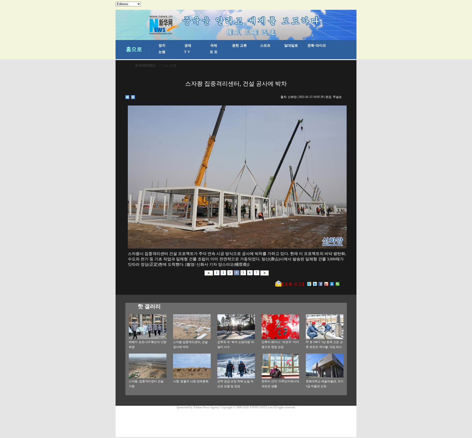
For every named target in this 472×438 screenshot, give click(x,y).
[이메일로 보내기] (127, 97)
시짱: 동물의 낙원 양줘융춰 (190, 381)
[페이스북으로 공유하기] (321, 284)
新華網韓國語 (145, 65)
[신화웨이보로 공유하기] (309, 284)
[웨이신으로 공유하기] (338, 284)
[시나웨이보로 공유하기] (326, 284)
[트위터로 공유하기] (315, 284)
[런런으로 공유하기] (332, 284)
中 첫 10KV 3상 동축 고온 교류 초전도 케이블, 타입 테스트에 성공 (324, 347)
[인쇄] (133, 97)
